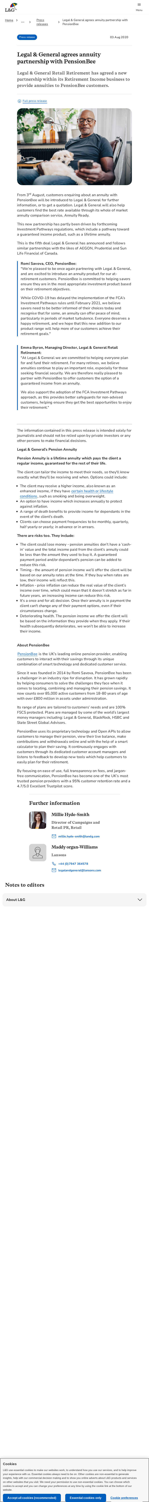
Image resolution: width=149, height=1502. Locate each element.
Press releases (42, 22)
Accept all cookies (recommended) (31, 1497)
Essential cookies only (86, 1497)
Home (9, 20)
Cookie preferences (124, 1497)
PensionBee (27, 653)
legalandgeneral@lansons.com (79, 870)
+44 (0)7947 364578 (73, 864)
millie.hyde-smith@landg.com (79, 836)
